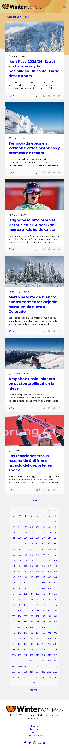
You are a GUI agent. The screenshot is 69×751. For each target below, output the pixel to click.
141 (37, 605)
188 (31, 638)
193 (13, 644)
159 (49, 616)
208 (55, 649)
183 (49, 632)
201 (13, 649)
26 (19, 527)
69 (37, 555)
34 (19, 532)
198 (43, 644)
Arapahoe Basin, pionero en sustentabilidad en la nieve (32, 384)
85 (37, 566)
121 (14, 593)
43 (25, 538)
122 (19, 593)
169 (13, 627)
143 (49, 605)
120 (55, 588)
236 (31, 671)
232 (55, 666)
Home (34, 726)
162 (19, 621)
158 (43, 616)
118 (43, 588)
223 (49, 660)
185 (13, 638)
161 (14, 621)
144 (55, 605)
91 (26, 571)
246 (43, 677)
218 (19, 660)
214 (43, 655)
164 (31, 621)
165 (37, 621)
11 (25, 516)
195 (25, 644)
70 (43, 555)
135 (49, 599)
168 (55, 621)
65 (14, 555)
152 (55, 610)
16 (55, 516)
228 (31, 666)
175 (49, 627)
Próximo (33, 689)
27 (26, 527)
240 (55, 671)
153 (13, 616)
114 (19, 588)
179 (25, 632)
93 (37, 571)
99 (25, 577)
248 (55, 677)
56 (55, 543)
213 (37, 655)
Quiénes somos (34, 735)
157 (37, 616)
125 (37, 593)
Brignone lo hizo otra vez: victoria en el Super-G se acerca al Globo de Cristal (32, 225)
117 (37, 588)
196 (31, 644)
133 (37, 599)
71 (49, 555)
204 (32, 649)
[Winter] (34, 6)
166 (43, 621)
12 (31, 516)
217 (13, 660)
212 (31, 655)
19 (26, 521)
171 (25, 627)
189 (37, 638)
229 (37, 666)
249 (34, 683)
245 (37, 677)
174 (43, 627)
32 (55, 527)
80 (55, 560)
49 (14, 543)
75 (26, 560)
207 (49, 649)
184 (55, 632)
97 (14, 577)
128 (55, 593)
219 (25, 660)
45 (37, 538)
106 (19, 582)
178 (19, 632)
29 (37, 527)
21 (37, 521)
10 (20, 516)
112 (55, 582)
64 (55, 549)
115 (25, 588)
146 (19, 610)
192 (55, 638)
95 (49, 571)
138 (19, 605)
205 (37, 649)
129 (13, 599)
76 (31, 560)
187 (25, 638)
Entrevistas (34, 732)
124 (31, 593)
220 (31, 660)
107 (25, 582)
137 (13, 605)
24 (55, 521)
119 (49, 588)
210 (19, 655)
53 (37, 543)
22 (43, 521)
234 (20, 671)
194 (19, 644)
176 (55, 627)
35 (25, 532)
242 (20, 677)
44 (31, 538)
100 (31, 577)
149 (37, 610)
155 (25, 616)
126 (43, 593)
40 (55, 532)
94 (43, 571)
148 (31, 610)
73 (14, 560)
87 (49, 566)
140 (31, 605)
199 (49, 644)
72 (55, 555)
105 (13, 582)
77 (37, 560)
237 (37, 671)
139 (25, 605)
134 (43, 599)
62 (43, 549)
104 (55, 577)
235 (25, 671)
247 (49, 677)
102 (43, 577)
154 (19, 616)
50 (19, 543)
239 (49, 671)
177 (13, 632)
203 (26, 649)
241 (13, 677)
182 (43, 632)
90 (19, 571)
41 (14, 538)
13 (38, 516)
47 (49, 538)
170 (19, 627)
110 (43, 582)
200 (55, 644)
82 (19, 566)
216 (55, 655)
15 (49, 516)
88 (55, 566)
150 (43, 610)
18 (20, 521)
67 (25, 555)
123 (25, 593)
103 (49, 577)
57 (14, 549)
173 (37, 627)
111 (49, 582)
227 (25, 666)
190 (43, 638)
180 (31, 632)
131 (25, 599)
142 (43, 605)
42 (19, 538)
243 (25, 677)
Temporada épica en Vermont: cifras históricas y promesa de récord (34, 148)
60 (31, 549)
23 (49, 521)
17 (14, 521)
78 (43, 560)
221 (37, 660)
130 (19, 599)
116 (31, 588)
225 (13, 666)
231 (49, 666)
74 (20, 560)
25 (14, 527)
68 (31, 555)
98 (19, 577)
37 (37, 532)
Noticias (34, 729)
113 (14, 588)
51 (25, 543)
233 (14, 671)
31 (49, 527)
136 (55, 599)
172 (31, 627)
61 (38, 549)
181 (37, 632)
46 (43, 538)
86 (43, 566)
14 (43, 516)
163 (25, 621)
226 (20, 666)
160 (55, 616)
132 (31, 599)
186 (19, 638)
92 (31, 571)
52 (31, 543)
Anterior (36, 500)
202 (20, 649)
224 (55, 660)
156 (31, 616)
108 (31, 582)
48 (55, 538)
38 (43, 532)
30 (43, 527)
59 (25, 549)
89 (13, 571)
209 (14, 655)
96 (55, 571)
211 (25, 655)
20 (31, 521)
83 (25, 566)
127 (49, 593)
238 (43, 671)
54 (43, 543)
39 (49, 532)
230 (43, 666)
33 (14, 532)
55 (49, 543)
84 (31, 566)
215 (49, 655)
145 (13, 610)
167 (49, 621)
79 (49, 560)
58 (19, 549)
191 (49, 638)
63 (49, 549)
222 (43, 660)
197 (37, 644)
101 (37, 577)
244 (31, 677)
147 (25, 610)
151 (49, 610)
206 (43, 649)
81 (14, 566)
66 (19, 555)
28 (31, 527)
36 (31, 532)
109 (37, 582)
